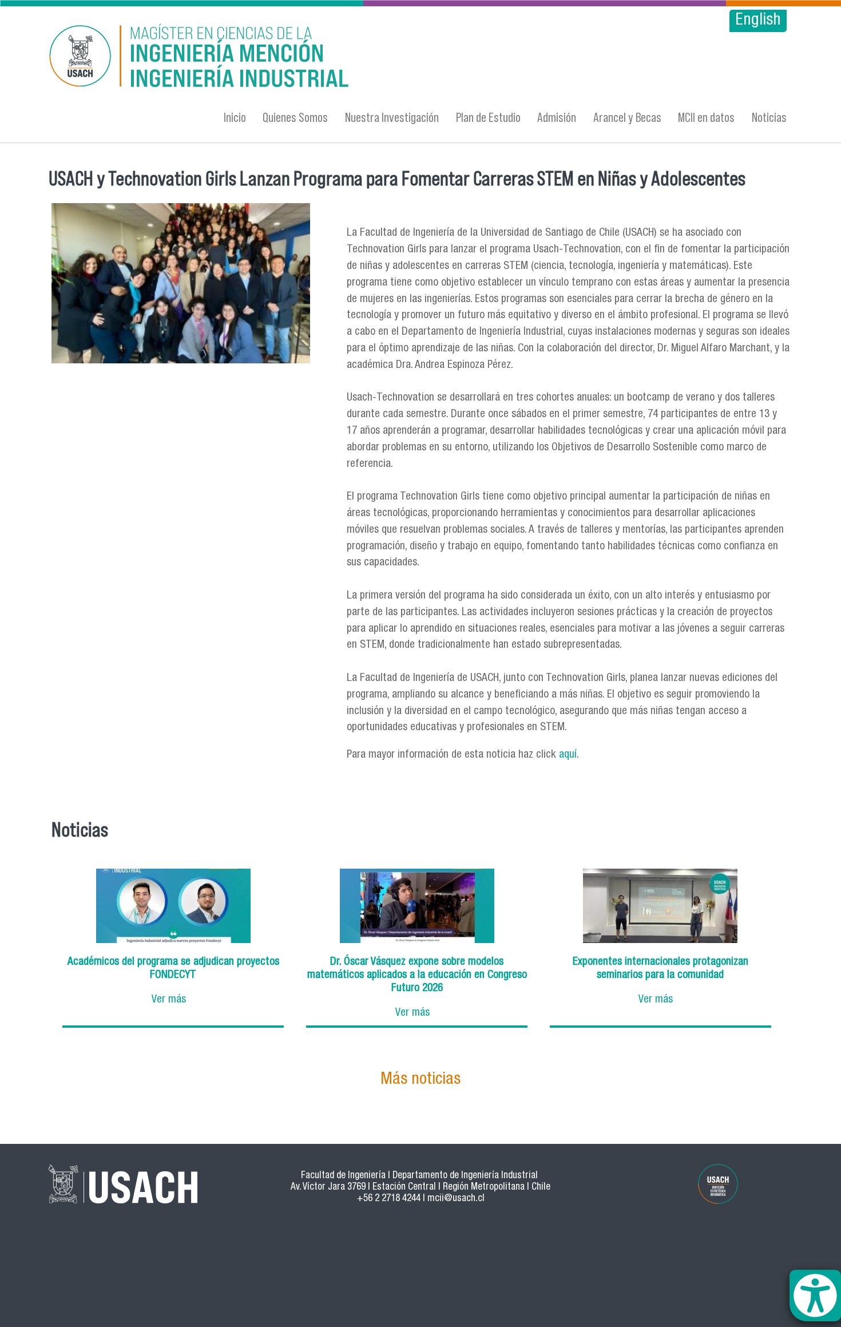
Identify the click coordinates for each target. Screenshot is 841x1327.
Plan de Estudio (488, 117)
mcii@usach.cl (456, 1199)
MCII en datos (706, 117)
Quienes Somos (295, 117)
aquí (568, 755)
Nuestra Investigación (392, 117)
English (758, 21)
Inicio (235, 117)
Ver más (169, 1000)
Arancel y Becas (627, 117)
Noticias (769, 117)
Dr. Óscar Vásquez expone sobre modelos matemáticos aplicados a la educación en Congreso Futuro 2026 (417, 975)
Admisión (556, 117)
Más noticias (420, 1080)
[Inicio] (309, 57)
